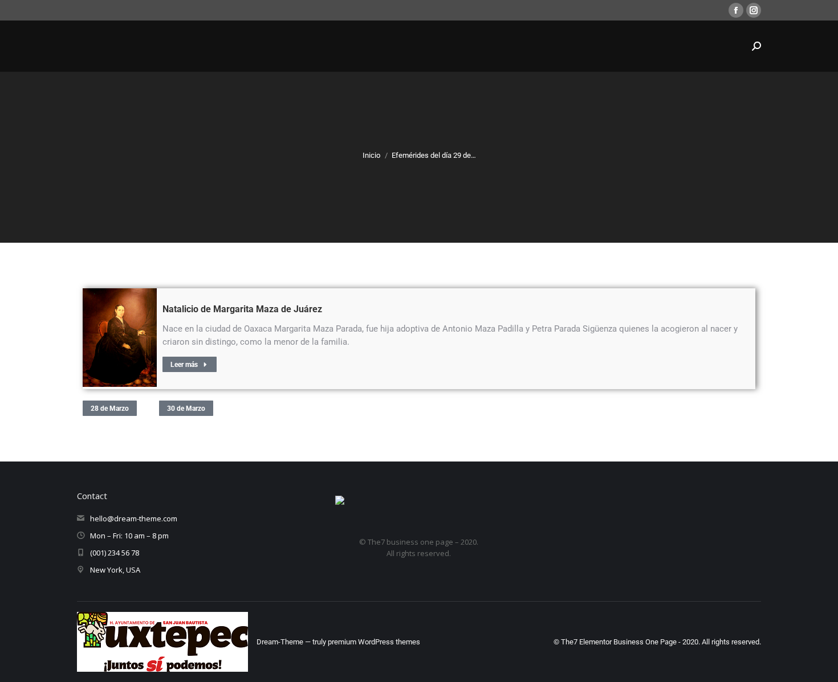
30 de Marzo (186, 409)
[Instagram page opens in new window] (753, 10)
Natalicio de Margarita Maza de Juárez (242, 309)
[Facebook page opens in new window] (736, 10)
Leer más (184, 365)
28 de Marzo (110, 409)
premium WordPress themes (374, 642)
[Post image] (120, 337)
